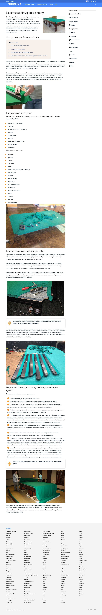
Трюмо (62, 533)
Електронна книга (65, 556)
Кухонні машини (10, 581)
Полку (44, 583)
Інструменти (63, 591)
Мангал (80, 535)
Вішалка (63, 537)
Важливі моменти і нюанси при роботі (22, 52)
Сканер (62, 587)
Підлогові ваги (27, 531)
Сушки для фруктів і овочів (30, 575)
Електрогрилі (9, 546)
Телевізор (81, 583)
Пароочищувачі (28, 544)
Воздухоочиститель (28, 596)
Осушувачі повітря (28, 533)
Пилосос (72, 32)
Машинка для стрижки (11, 589)
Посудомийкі (27, 558)
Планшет (63, 581)
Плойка (26, 554)
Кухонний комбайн (75, 14)
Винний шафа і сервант (29, 593)
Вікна (80, 544)
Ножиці (80, 541)
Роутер (62, 585)
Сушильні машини (28, 573)
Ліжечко (44, 573)
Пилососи (26, 560)
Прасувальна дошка (11, 560)
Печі (25, 550)
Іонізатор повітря (47, 535)
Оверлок (26, 537)
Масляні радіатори (47, 541)
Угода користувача (92, 609)
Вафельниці (27, 583)
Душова (81, 591)
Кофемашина (74, 17)
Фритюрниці (9, 558)
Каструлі (81, 566)
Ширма (44, 589)
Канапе (44, 564)
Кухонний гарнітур (47, 575)
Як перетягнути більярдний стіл (20, 46)
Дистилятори (9, 541)
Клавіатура (63, 560)
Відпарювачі (27, 535)
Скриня (80, 581)
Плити (25, 552)
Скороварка (27, 566)
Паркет (80, 558)
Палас (80, 556)
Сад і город (82, 571)
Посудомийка (74, 29)
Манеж (44, 579)
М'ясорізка (73, 36)
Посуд (80, 564)
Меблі (51, 4)
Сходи (80, 533)
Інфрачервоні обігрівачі (48, 533)
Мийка (80, 539)
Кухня (62, 600)
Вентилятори (27, 587)
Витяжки (26, 598)
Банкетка (45, 558)
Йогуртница (73, 58)
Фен (71, 51)
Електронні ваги (9, 548)
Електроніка (63, 550)
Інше (56, 4)
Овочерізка (27, 539)
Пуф (44, 585)
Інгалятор (8, 569)
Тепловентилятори (47, 548)
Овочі (80, 573)
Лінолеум (81, 554)
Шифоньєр (45, 587)
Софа (44, 596)
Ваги (25, 589)
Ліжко (44, 571)
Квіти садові (82, 575)
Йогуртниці (8, 571)
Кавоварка (8, 577)
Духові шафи (9, 544)
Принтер (63, 583)
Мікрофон (63, 571)
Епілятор (8, 550)
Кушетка (45, 577)
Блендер (8, 535)
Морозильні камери (10, 598)
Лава (44, 593)
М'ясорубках (9, 602)
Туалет (80, 587)
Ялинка (80, 596)
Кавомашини (9, 573)
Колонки (63, 562)
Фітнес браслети (64, 558)
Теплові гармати (46, 550)
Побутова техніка (30, 4)
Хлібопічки (8, 564)
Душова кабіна (64, 546)
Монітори (63, 573)
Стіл (43, 598)
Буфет (44, 560)
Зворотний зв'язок (10, 1)
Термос (72, 62)
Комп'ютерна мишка (65, 564)
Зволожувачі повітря (29, 581)
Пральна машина (75, 40)
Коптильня (63, 598)
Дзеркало (63, 539)
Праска (72, 43)
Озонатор (45, 546)
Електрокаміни (27, 602)
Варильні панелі (28, 585)
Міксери (72, 25)
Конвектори (45, 537)
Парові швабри (27, 548)
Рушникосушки (27, 556)
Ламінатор (63, 566)
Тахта (62, 531)
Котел (44, 539)
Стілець (44, 600)
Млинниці (8, 537)
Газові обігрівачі (46, 531)
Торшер (81, 585)
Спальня (81, 579)
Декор (62, 544)
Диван (44, 562)
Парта (44, 581)
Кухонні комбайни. (10, 585)
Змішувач (81, 593)
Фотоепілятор (9, 556)
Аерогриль (8, 533)
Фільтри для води (10, 554)
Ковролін (81, 548)
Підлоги (81, 546)
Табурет (44, 602)
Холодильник (74, 47)
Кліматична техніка (42, 4)
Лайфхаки (63, 602)
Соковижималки (28, 569)
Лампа (80, 531)
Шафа (44, 591)
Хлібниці (8, 562)
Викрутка (63, 593)
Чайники (8, 539)
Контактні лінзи (64, 596)
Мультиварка (74, 21)
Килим (80, 550)
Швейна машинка (28, 564)
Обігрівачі (45, 544)
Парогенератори (28, 541)
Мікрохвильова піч (10, 593)
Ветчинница (27, 591)
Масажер (8, 591)
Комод (44, 566)
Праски (26, 579)
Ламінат (81, 552)
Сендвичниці (27, 562)
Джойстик (63, 554)
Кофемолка (8, 575)
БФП (62, 569)
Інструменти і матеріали (18, 49)
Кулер (71, 66)
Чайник (72, 55)
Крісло (44, 569)
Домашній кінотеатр (65, 552)
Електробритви (64, 548)
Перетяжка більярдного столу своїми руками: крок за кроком (29, 56)
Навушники (63, 577)
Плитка (80, 562)
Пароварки (26, 546)
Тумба (62, 535)
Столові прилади (83, 569)
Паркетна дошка (83, 560)
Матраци (81, 537)
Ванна (80, 589)
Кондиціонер (9, 579)
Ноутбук (63, 579)
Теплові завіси (46, 552)
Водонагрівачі (46, 554)
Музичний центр (64, 575)
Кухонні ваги (9, 583)
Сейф (80, 577)
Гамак (62, 589)
